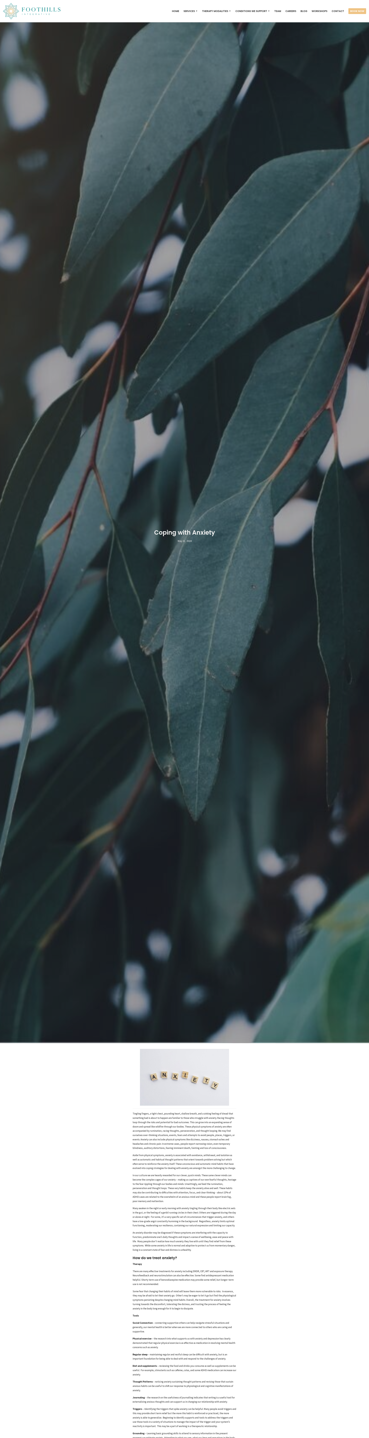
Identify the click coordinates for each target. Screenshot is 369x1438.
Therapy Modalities (215, 11)
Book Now (357, 11)
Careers (290, 11)
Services (189, 11)
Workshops (319, 11)
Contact (338, 11)
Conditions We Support (251, 11)
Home (175, 11)
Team (277, 11)
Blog (304, 11)
